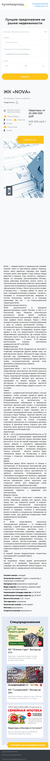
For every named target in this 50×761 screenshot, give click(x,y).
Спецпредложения (40, 3)
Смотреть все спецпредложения (27, 744)
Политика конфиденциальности (14, 759)
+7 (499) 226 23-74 (41, 6)
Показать (25, 76)
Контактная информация (11, 755)
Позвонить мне (30, 139)
